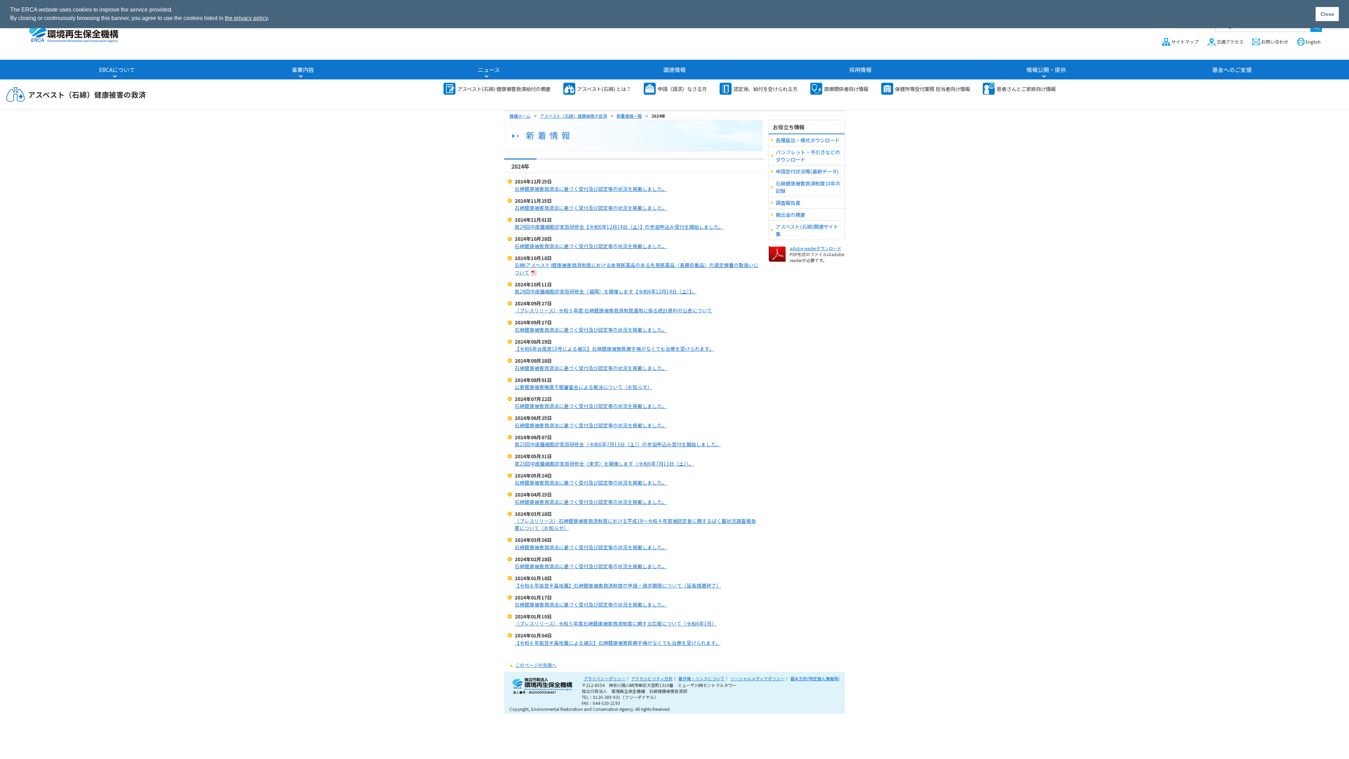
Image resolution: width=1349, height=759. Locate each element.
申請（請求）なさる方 (682, 88)
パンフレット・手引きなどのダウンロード (808, 155)
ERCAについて (117, 69)
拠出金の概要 (790, 214)
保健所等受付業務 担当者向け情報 (932, 88)
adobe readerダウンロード (815, 248)
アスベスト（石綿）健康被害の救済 (87, 94)
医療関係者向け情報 (846, 88)
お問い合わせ (1275, 41)
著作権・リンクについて (701, 678)
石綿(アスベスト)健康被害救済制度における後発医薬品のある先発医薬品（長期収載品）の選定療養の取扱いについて (636, 268)
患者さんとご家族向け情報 (1026, 88)
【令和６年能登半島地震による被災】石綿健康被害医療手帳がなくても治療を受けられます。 (618, 642)
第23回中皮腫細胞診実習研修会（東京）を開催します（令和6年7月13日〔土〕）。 (604, 463)
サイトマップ (1185, 41)
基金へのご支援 (1232, 69)
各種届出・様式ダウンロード (808, 140)
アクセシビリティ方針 (652, 678)
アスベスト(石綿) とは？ (604, 88)
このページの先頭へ (535, 665)
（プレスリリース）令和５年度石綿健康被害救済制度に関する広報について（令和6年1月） (616, 623)
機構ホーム (519, 116)
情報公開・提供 (1046, 69)
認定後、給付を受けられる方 (765, 88)
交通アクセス (1230, 41)
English (1313, 41)
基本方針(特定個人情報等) (815, 678)
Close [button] (1327, 14)
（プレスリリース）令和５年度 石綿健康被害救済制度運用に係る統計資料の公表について (613, 310)
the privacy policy (246, 18)
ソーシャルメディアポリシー (757, 678)
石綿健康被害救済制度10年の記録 (808, 187)
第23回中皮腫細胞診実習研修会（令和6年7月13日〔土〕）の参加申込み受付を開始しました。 (618, 444)
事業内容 (303, 69)
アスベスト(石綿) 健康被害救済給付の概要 (503, 88)
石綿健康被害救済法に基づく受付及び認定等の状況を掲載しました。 (591, 188)
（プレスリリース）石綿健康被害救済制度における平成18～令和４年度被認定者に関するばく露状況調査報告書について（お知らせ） (635, 524)
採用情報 (860, 69)
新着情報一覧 (629, 116)
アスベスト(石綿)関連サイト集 (807, 230)
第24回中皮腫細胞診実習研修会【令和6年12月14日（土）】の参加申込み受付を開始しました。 (619, 226)
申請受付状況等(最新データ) (807, 171)
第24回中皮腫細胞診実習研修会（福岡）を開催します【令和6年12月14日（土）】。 (606, 291)
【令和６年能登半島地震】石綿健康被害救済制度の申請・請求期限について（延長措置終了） (618, 585)
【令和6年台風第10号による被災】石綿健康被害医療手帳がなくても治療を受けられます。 (614, 348)
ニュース (489, 69)
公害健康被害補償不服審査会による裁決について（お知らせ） (583, 386)
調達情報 (674, 69)
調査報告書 (788, 202)
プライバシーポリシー (605, 678)
